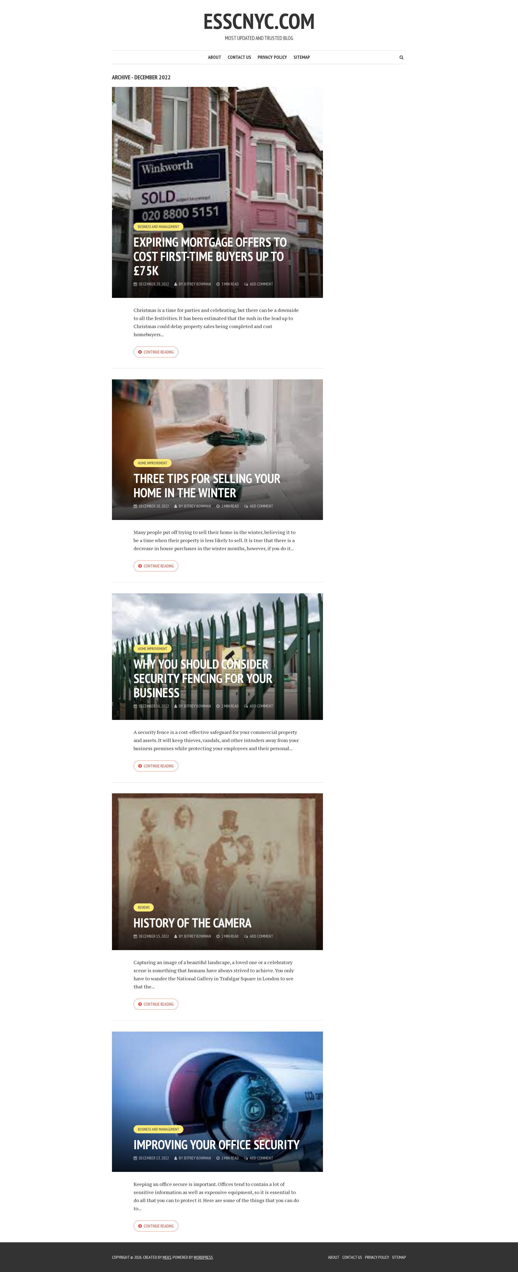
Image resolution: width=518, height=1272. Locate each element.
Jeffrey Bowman (197, 284)
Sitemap (302, 57)
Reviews (143, 907)
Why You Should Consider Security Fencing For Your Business (203, 678)
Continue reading (159, 352)
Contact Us (239, 57)
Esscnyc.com (259, 21)
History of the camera (192, 922)
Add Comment (261, 284)
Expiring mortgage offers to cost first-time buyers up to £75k (210, 256)
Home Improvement (152, 463)
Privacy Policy (272, 57)
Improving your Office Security (217, 1144)
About (214, 57)
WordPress (203, 1257)
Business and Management (158, 226)
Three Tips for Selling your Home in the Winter (207, 485)
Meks (167, 1257)
